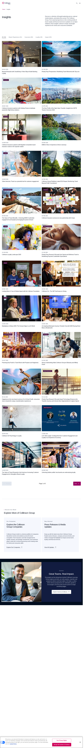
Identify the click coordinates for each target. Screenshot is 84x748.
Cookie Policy (13, 743)
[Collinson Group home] (6, 3)
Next (76, 483)
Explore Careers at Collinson (60, 591)
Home (3, 9)
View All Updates (49, 547)
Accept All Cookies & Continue (62, 744)
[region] (41, 742)
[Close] (80, 742)
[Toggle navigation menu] (80, 3)
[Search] (77, 3)
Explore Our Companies (13, 547)
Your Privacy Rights (62, 740)
